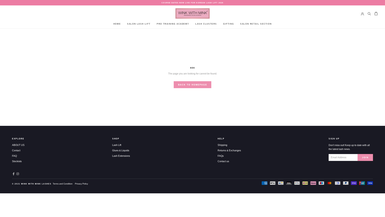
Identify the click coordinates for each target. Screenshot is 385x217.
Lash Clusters (206, 24)
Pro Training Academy (173, 24)
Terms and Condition (62, 183)
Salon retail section (256, 24)
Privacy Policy (81, 183)
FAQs (221, 156)
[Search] (369, 13)
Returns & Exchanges (229, 150)
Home (117, 24)
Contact (16, 150)
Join (365, 157)
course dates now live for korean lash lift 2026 (192, 3)
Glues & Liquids (120, 150)
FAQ (14, 156)
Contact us (223, 161)
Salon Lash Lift (138, 24)
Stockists (17, 161)
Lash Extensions (121, 156)
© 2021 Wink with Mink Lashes (31, 184)
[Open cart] (376, 13)
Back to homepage (192, 84)
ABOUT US (18, 145)
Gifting (228, 24)
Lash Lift (116, 145)
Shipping (222, 145)
